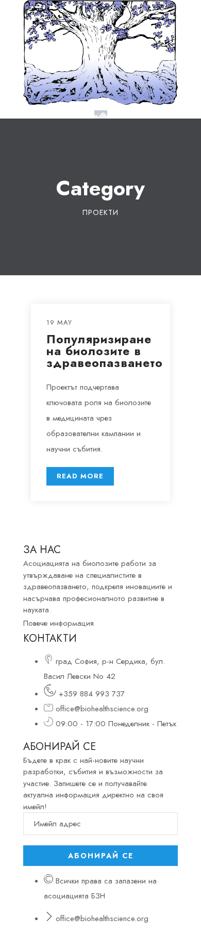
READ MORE (80, 476)
